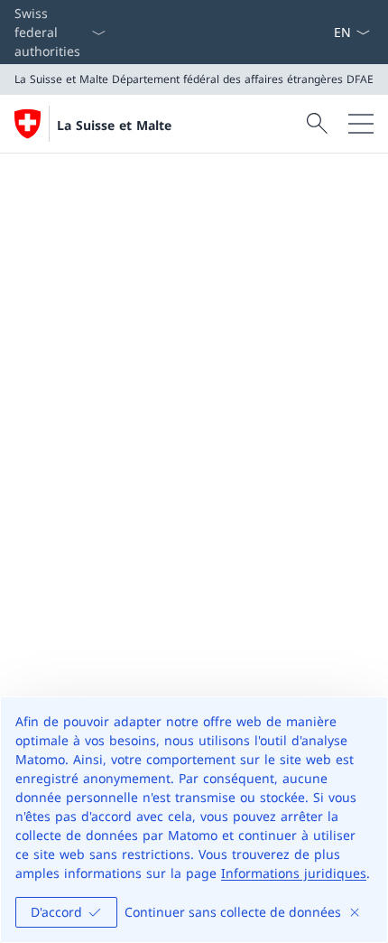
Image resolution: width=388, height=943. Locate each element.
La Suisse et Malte (114, 125)
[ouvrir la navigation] (361, 124)
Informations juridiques (293, 873)
